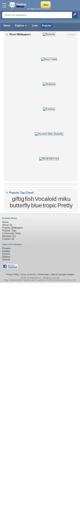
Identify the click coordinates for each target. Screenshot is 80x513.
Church (6, 254)
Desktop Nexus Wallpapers (18, 5)
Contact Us (8, 238)
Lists (35, 25)
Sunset (6, 259)
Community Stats (11, 233)
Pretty (65, 205)
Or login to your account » (39, 9)
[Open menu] (4, 5)
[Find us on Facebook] (10, 267)
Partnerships (43, 274)
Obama (6, 256)
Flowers (6, 248)
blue (36, 205)
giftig (18, 199)
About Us (7, 225)
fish (29, 199)
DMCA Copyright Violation (62, 274)
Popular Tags (9, 230)
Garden (6, 251)
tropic (50, 205)
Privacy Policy (12, 274)
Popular (46, 25)
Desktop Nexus (34, 278)
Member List (9, 236)
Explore (19, 25)
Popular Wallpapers (12, 227)
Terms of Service (28, 274)
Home (7, 25)
